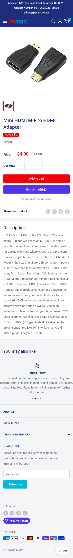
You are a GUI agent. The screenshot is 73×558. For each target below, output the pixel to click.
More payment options (36, 199)
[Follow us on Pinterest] (18, 513)
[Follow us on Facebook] (5, 513)
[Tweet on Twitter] (60, 211)
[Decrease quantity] (20, 165)
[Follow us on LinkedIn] (25, 513)
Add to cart (36, 178)
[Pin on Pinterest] (54, 211)
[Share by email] (67, 211)
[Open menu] (5, 21)
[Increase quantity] (38, 165)
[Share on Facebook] (47, 211)
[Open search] (53, 21)
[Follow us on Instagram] (12, 513)
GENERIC (8, 142)
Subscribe (15, 484)
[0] (67, 21)
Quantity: (9, 165)
